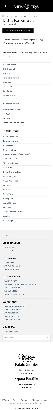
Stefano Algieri (9, 176)
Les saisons (8, 247)
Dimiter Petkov (9, 150)
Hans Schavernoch (10, 78)
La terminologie (10, 331)
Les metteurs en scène (13, 306)
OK (47, 337)
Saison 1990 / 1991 (28, 16)
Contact (24, 400)
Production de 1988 (11, 104)
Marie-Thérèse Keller (12, 212)
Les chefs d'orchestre (13, 294)
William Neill (8, 168)
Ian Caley (6, 185)
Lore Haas (7, 87)
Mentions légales (39, 400)
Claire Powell (8, 194)
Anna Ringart (8, 221)
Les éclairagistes (11, 319)
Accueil (6, 235)
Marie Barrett (8, 96)
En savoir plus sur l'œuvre (18, 31)
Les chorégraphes (11, 269)
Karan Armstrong (10, 141)
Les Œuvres (8, 263)
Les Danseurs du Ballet (14, 288)
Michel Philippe (9, 203)
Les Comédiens (9, 291)
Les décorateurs (10, 316)
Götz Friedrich (8, 69)
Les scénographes (11, 310)
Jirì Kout (6, 114)
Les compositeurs (11, 266)
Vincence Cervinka (19, 40)
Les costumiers (10, 313)
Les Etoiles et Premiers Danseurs (19, 284)
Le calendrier (9, 251)
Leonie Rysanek (9, 159)
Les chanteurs (9, 281)
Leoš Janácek (9, 24)
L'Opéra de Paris (9, 400)
